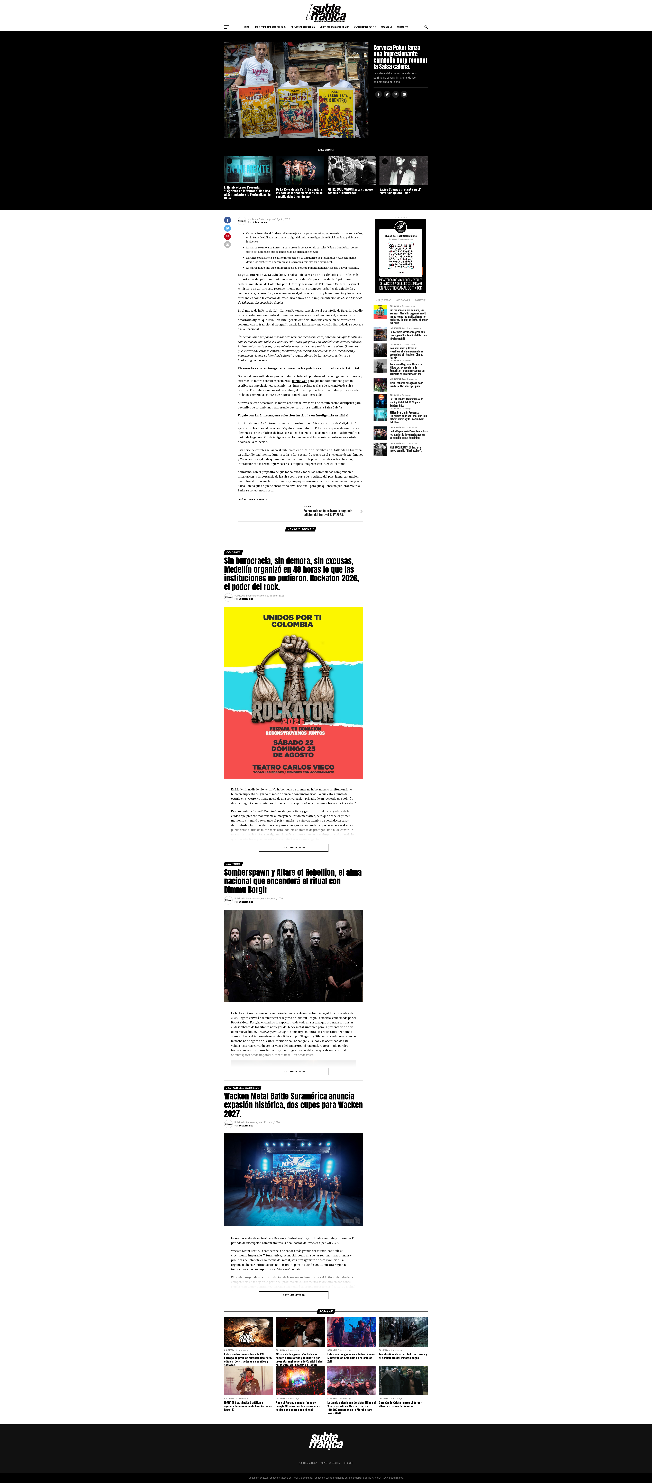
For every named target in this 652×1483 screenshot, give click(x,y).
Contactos (402, 27)
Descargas (386, 27)
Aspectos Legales (330, 1463)
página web (299, 381)
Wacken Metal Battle (365, 27)
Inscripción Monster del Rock (270, 27)
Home (246, 27)
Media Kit (349, 1463)
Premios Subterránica (303, 27)
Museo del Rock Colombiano (334, 27)
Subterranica (259, 222)
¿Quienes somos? (308, 1463)
